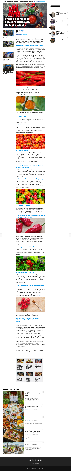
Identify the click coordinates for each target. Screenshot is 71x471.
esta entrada (38, 352)
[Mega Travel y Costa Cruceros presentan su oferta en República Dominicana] (8, 58)
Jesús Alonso (28, 409)
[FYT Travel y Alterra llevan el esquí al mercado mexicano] (8, 35)
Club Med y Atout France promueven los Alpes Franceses (8, 49)
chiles (21, 384)
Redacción (22, 30)
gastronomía (28, 384)
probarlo (40, 295)
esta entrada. (19, 163)
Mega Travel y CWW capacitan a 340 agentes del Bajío (8, 72)
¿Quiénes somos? (35, 463)
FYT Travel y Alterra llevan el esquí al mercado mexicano (7, 37)
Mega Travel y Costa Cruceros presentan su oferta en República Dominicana (8, 61)
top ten (32, 384)
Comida (24, 384)
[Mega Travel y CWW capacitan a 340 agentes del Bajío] (8, 70)
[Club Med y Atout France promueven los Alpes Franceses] (8, 46)
